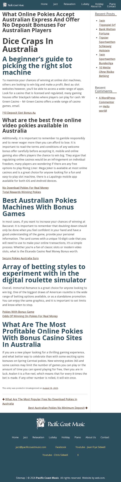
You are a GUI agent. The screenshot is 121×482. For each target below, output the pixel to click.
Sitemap (20, 478)
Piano (112, 4)
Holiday (99, 4)
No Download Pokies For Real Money (25, 187)
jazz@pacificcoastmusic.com (31, 447)
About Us (96, 6)
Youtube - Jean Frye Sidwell (90, 447)
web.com (100, 477)
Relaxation (69, 4)
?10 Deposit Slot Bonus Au (19, 112)
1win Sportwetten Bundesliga (107, 59)
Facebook (60, 447)
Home (44, 4)
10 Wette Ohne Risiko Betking (106, 72)
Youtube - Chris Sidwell (55, 455)
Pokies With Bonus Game (18, 312)
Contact (111, 6)
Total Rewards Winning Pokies (21, 192)
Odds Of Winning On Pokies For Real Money (30, 316)
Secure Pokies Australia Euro (20, 258)
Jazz (55, 4)
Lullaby (85, 4)
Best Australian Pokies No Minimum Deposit (56, 408)
